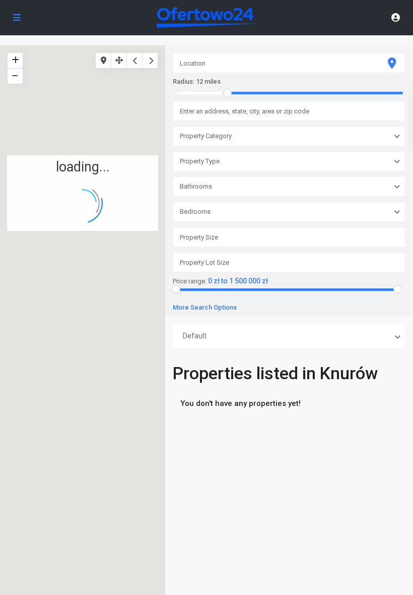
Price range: (189, 281)
